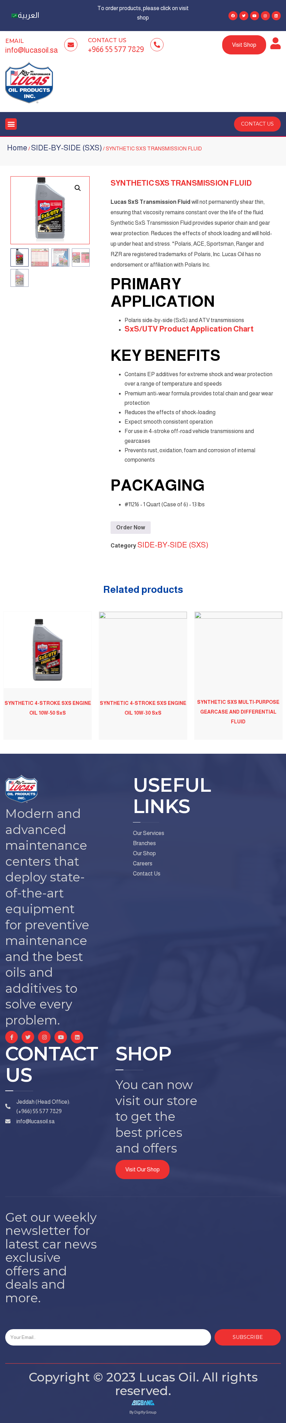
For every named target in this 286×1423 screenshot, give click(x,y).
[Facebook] (233, 15)
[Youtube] (254, 15)
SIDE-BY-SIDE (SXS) (66, 147)
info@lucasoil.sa (31, 50)
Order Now (130, 527)
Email (14, 41)
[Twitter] (243, 15)
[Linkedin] (276, 15)
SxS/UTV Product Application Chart (189, 329)
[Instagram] (265, 15)
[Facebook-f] (11, 1037)
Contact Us (107, 40)
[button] (11, 124)
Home (17, 147)
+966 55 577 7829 (116, 49)
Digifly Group (145, 1412)
